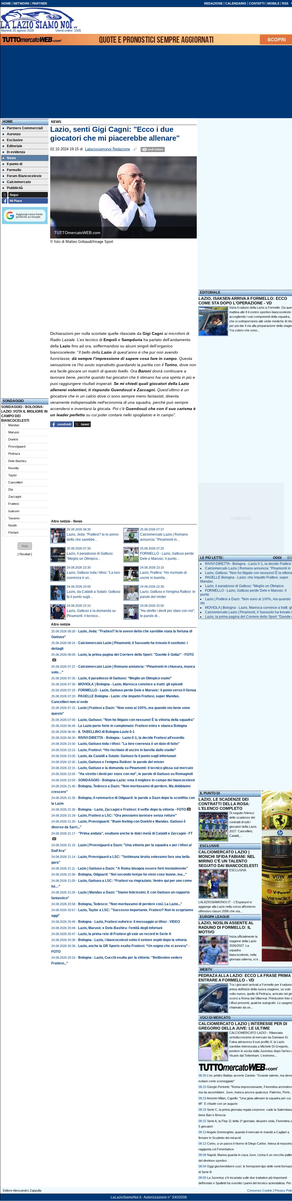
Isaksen (13, 511)
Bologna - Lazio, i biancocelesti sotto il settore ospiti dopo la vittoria (132, 940)
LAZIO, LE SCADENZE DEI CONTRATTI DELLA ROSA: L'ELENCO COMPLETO (224, 804)
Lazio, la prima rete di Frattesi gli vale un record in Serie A (124, 934)
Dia (10, 489)
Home (8, 122)
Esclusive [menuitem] (15, 140)
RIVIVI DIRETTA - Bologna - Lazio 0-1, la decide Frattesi (248, 564)
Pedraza (14, 453)
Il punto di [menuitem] (14, 164)
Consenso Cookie (259, 1190)
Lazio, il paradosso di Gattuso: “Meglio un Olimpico (244, 586)
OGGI (277, 558)
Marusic (13, 432)
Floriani (13, 532)
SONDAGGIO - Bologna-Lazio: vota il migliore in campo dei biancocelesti (136, 780)
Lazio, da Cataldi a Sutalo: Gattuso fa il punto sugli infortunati (127, 756)
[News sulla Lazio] (38, 18)
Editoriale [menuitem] (14, 146)
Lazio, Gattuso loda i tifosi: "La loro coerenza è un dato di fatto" (129, 744)
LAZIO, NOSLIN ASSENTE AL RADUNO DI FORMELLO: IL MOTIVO (226, 927)
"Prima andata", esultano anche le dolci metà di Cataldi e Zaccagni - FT (135, 833)
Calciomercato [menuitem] (19, 182)
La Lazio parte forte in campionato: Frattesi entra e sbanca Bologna (132, 726)
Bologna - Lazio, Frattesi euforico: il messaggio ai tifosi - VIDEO (129, 922)
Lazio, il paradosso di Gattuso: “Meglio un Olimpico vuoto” (125, 678)
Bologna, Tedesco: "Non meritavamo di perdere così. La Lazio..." (130, 904)
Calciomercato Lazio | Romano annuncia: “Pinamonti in (248, 568)
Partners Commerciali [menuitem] (25, 128)
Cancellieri (15, 482)
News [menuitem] (11, 158)
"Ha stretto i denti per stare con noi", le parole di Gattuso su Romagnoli (135, 774)
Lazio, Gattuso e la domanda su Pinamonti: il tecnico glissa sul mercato (135, 768)
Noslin (12, 525)
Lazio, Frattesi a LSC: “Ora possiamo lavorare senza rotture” (127, 815)
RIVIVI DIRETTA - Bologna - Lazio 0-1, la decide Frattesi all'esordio (131, 738)
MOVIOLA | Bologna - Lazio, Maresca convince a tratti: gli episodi (130, 684)
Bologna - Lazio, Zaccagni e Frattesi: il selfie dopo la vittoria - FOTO (132, 809)
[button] (25, 546)
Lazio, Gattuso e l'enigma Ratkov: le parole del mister (121, 762)
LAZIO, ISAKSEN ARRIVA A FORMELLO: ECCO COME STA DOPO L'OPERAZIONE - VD (242, 300)
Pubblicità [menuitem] (15, 188)
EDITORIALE (210, 292)
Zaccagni (14, 496)
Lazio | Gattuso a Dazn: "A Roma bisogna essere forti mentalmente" (133, 868)
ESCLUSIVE (209, 846)
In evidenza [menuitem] (16, 152)
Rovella (13, 468)
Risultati (24, 554)
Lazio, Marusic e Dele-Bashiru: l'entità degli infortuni (120, 928)
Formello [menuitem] (14, 170)
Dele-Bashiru (17, 461)
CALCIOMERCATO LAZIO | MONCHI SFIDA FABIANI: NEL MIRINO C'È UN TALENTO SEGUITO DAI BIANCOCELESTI (228, 859)
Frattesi (13, 503)
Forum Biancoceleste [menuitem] (24, 176)
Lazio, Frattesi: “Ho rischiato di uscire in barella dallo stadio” (127, 750)
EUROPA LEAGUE (215, 917)
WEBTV (206, 970)
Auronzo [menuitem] (14, 134)
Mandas (13, 425)
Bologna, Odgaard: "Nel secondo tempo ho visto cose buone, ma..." (132, 874)
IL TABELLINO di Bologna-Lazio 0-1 (106, 732)
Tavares (14, 518)
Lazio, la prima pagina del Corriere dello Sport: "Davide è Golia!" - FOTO (136, 655)
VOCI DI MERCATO (215, 1018)
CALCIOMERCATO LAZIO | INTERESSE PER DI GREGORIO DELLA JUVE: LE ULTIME (242, 1025)
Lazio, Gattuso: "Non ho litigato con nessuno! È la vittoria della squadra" (136, 720)
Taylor (12, 475)
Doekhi (13, 439)
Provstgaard (16, 446)
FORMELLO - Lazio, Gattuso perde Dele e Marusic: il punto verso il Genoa (137, 690)
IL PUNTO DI (210, 793)
